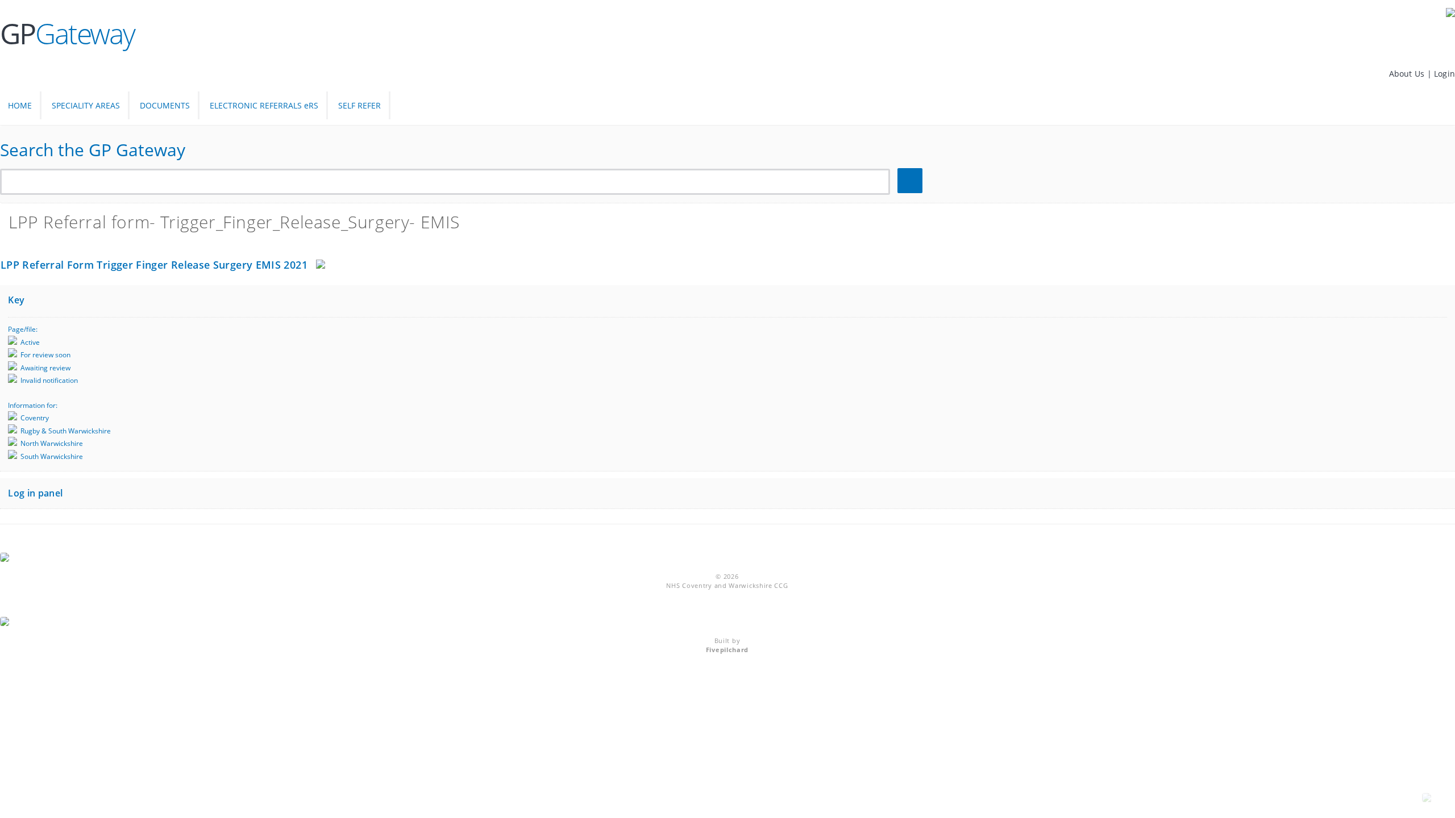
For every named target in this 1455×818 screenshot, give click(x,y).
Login (1444, 73)
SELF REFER (359, 105)
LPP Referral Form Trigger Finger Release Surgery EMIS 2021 (154, 265)
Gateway (67, 33)
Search (911, 181)
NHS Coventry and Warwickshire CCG (727, 585)
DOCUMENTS (165, 105)
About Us (1408, 73)
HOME (20, 105)
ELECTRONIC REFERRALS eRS (264, 105)
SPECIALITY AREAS (86, 105)
